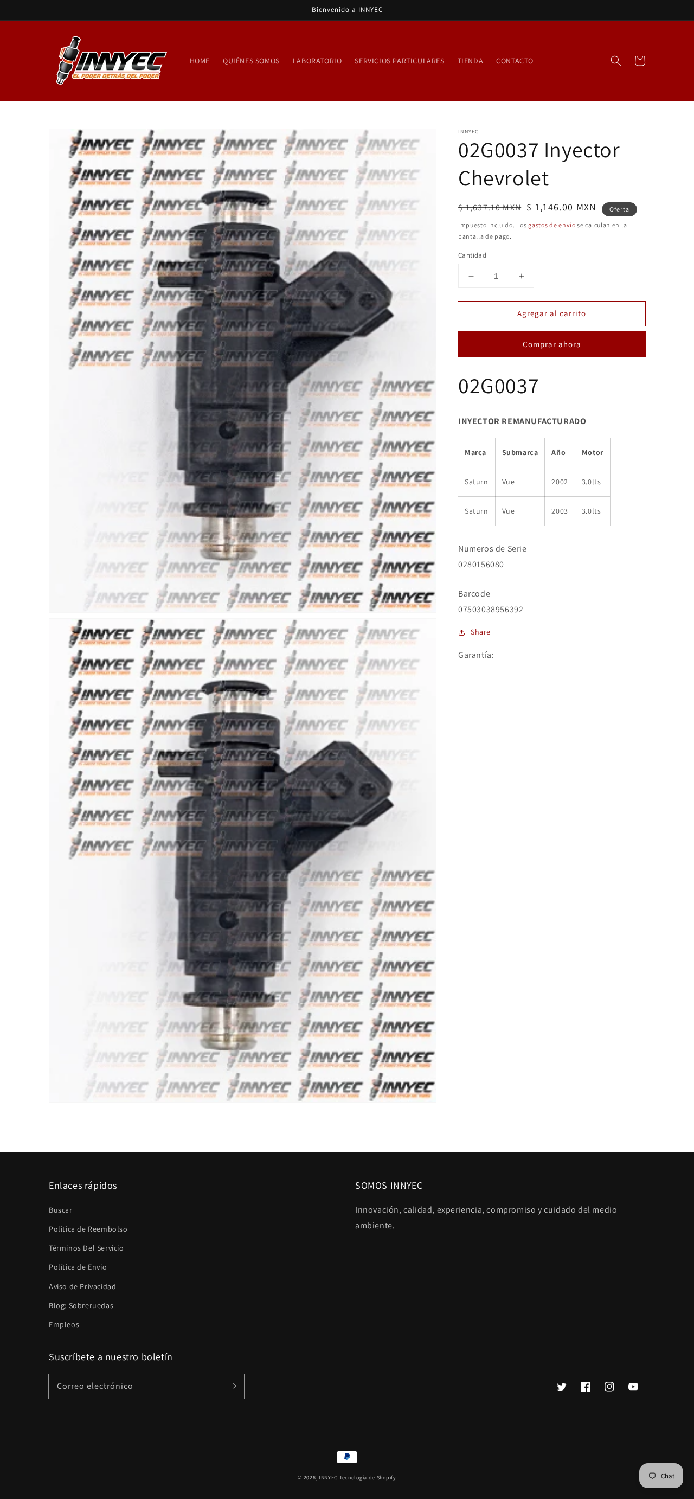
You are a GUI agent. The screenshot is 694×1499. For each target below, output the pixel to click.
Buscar (61, 1210)
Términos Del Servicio (86, 1248)
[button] (616, 61)
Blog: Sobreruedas (81, 1305)
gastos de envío (552, 225)
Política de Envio (78, 1267)
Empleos (64, 1324)
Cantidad (472, 255)
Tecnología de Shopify (367, 1477)
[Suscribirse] (232, 1386)
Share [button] (481, 632)
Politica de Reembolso (88, 1229)
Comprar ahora (552, 344)
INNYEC (328, 1477)
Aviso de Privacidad (82, 1286)
